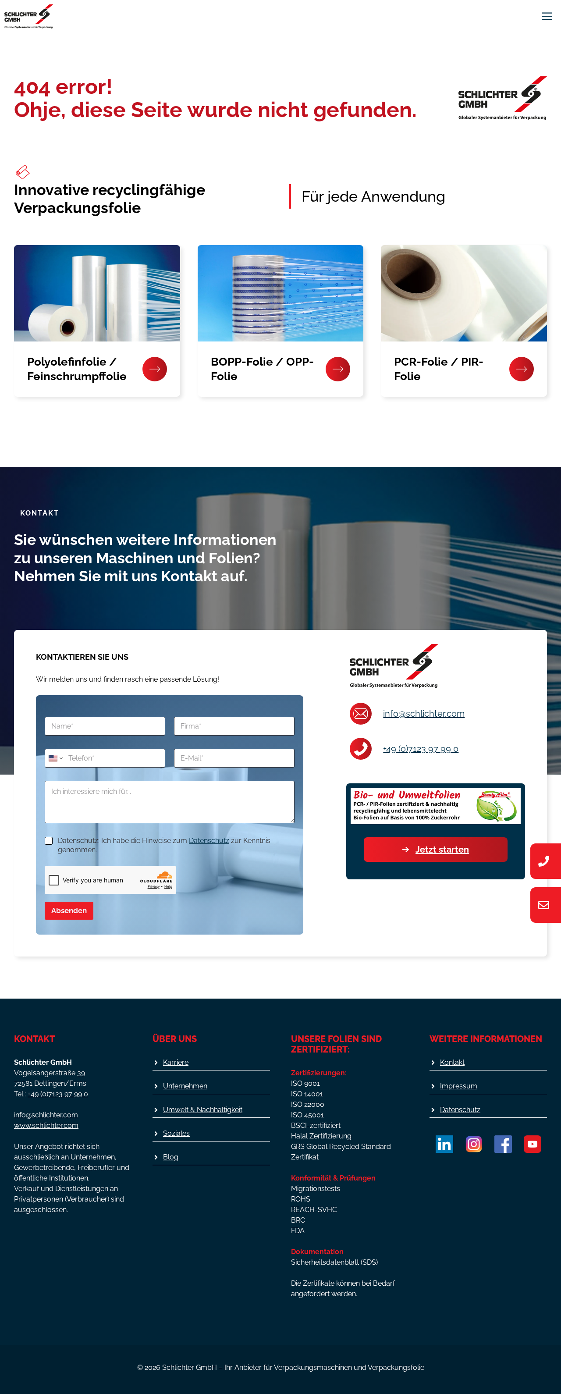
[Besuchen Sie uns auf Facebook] (503, 1144)
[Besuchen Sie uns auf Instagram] (474, 1144)
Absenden (69, 910)
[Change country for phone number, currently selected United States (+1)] (55, 758)
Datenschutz (209, 840)
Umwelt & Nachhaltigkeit (202, 1110)
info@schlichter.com (424, 713)
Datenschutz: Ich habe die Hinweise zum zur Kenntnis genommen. (164, 845)
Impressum (458, 1086)
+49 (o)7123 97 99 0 (420, 748)
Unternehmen (185, 1086)
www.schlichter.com (46, 1125)
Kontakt (452, 1062)
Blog (170, 1157)
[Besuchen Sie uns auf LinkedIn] (444, 1144)
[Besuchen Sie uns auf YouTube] (532, 1144)
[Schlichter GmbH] (28, 16)
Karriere (175, 1062)
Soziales (176, 1133)
